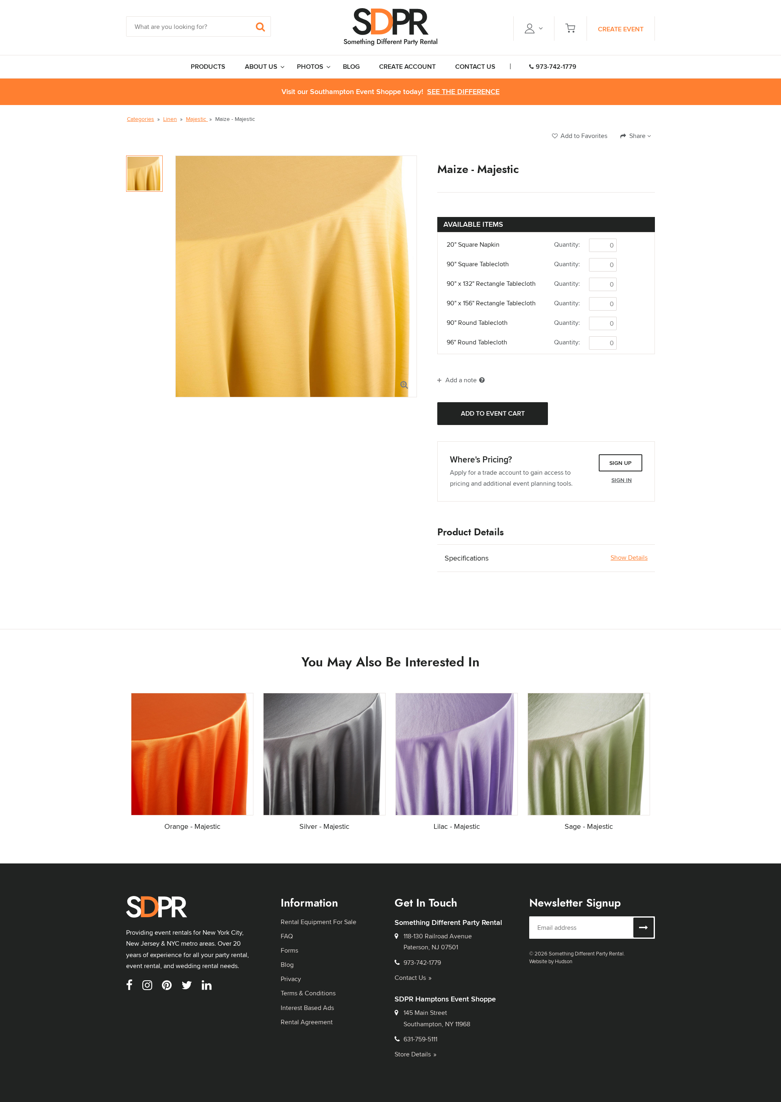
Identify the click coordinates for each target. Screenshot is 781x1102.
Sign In (621, 480)
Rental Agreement (307, 1022)
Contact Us (410, 977)
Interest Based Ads (307, 1007)
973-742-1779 (556, 66)
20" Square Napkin (473, 244)
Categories (140, 119)
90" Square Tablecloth (478, 264)
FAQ (287, 936)
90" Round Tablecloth (477, 323)
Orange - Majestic (192, 826)
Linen (170, 119)
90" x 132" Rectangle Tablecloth (491, 283)
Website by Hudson (550, 961)
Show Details (629, 557)
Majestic (197, 119)
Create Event (621, 29)
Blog (287, 964)
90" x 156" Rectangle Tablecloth (491, 303)
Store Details (413, 1054)
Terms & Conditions (308, 993)
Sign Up (620, 463)
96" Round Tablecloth (477, 342)
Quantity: (567, 244)
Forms (289, 950)
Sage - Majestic (589, 826)
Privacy (291, 979)
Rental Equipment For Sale (318, 922)
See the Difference (463, 92)
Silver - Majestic (324, 826)
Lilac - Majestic (457, 826)
